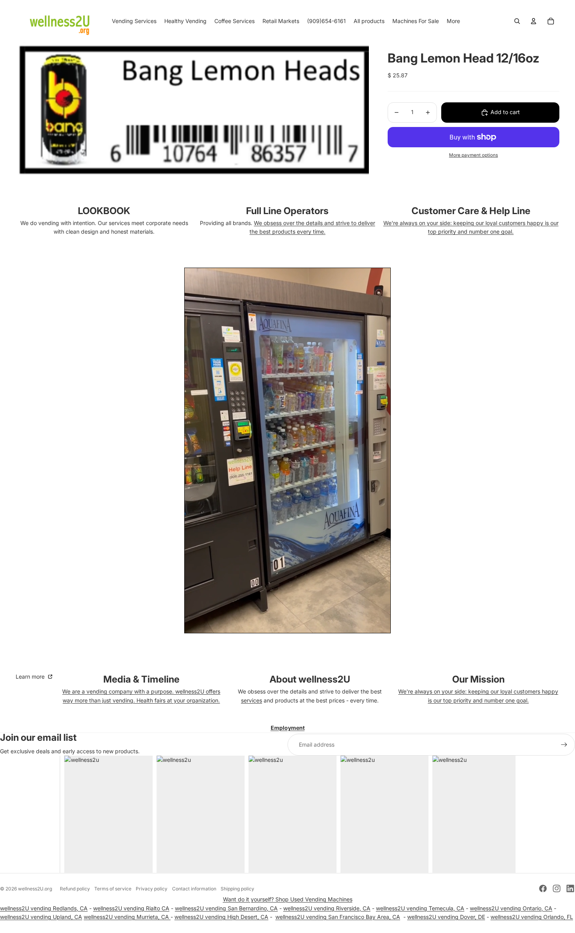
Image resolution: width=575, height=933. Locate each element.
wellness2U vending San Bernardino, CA (226, 908)
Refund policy (75, 889)
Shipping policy (237, 889)
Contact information (194, 889)
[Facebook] (543, 888)
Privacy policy (151, 889)
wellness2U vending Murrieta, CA (127, 916)
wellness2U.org (35, 889)
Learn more (31, 676)
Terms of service (112, 889)
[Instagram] (556, 888)
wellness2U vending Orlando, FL (532, 916)
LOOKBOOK (104, 210)
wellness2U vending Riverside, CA (326, 908)
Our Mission (478, 679)
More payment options (473, 155)
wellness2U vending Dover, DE (446, 916)
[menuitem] (453, 21)
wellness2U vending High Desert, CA (221, 916)
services (251, 700)
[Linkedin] (570, 888)
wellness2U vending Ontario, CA (511, 908)
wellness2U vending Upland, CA (41, 916)
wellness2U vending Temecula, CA (420, 908)
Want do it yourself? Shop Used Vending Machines (287, 899)
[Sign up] (564, 744)
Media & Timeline (141, 679)
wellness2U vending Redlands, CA (44, 908)
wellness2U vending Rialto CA (131, 908)
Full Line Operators (287, 210)
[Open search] (517, 21)
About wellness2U (310, 679)
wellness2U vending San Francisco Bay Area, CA (337, 916)
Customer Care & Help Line (470, 210)
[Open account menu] (533, 21)
